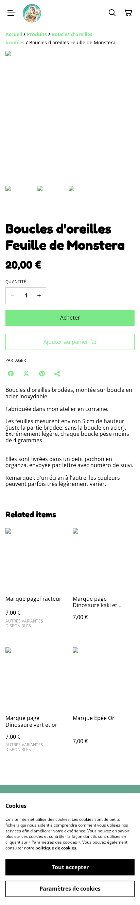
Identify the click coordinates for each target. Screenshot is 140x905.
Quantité (15, 281)
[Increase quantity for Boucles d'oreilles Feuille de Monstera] (39, 295)
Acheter (70, 317)
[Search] (112, 12)
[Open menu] (11, 12)
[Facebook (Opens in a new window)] (10, 373)
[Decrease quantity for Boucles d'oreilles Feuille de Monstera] (12, 295)
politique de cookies (55, 848)
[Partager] (57, 373)
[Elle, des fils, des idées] (31, 12)
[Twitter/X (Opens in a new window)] (26, 373)
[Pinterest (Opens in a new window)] (42, 373)
